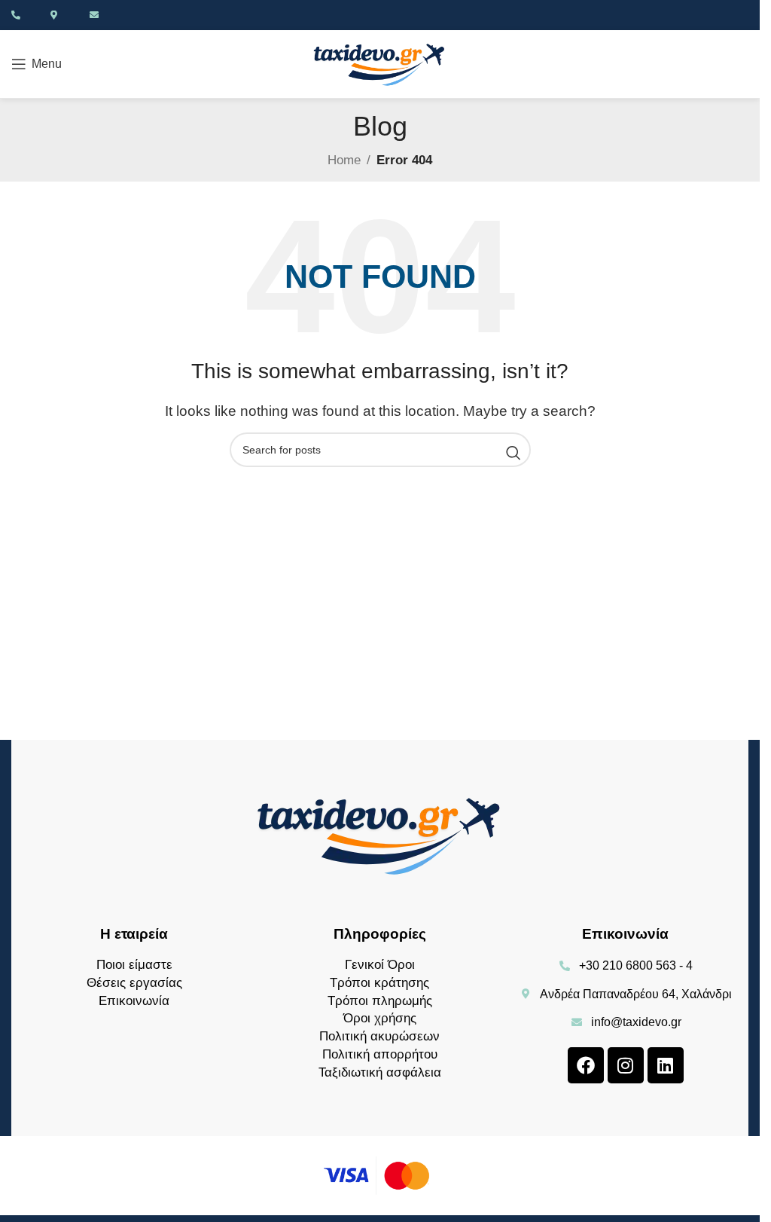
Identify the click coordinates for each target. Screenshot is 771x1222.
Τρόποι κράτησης (379, 983)
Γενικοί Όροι (380, 965)
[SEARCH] (513, 452)
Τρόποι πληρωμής (380, 1001)
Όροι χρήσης (379, 1018)
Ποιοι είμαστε (134, 965)
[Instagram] (626, 1065)
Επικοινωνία (134, 1001)
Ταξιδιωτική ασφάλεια (379, 1072)
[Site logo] (380, 63)
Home (344, 160)
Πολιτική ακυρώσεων (379, 1036)
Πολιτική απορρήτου (379, 1054)
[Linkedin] (666, 1065)
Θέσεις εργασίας (134, 983)
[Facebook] (586, 1065)
